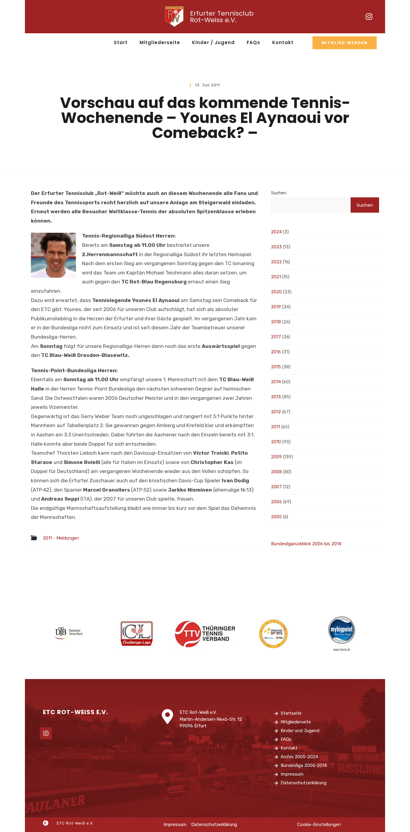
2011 (275, 426)
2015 (276, 367)
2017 (276, 337)
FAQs (253, 42)
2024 (276, 232)
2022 (276, 262)
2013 (276, 397)
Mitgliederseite (160, 42)
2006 (276, 501)
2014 (276, 382)
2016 (276, 352)
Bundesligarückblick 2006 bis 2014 (306, 543)
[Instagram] (369, 16)
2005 (276, 516)
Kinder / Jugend (213, 42)
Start (121, 42)
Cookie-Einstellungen (319, 824)
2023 (276, 247)
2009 (276, 456)
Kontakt (283, 42)
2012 (276, 412)
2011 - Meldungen (61, 538)
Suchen (278, 193)
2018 (276, 322)
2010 (276, 441)
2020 (276, 292)
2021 (276, 277)
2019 (276, 307)
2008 (276, 471)
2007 (276, 486)
